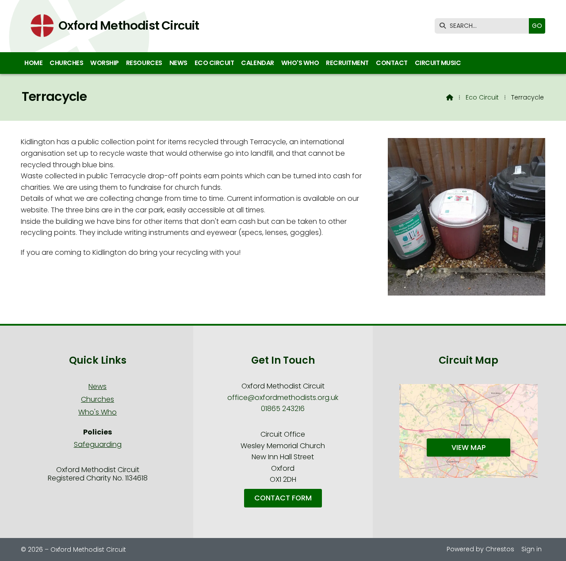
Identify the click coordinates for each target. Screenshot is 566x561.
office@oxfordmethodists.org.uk (282, 397)
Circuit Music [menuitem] (438, 62)
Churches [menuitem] (66, 62)
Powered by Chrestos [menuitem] (480, 549)
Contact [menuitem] (392, 62)
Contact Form (283, 498)
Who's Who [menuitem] (300, 62)
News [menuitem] (178, 62)
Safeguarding (98, 444)
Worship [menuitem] (104, 62)
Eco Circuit (482, 97)
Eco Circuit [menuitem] (214, 62)
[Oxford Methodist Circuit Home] (39, 26)
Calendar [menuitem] (257, 62)
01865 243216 (283, 408)
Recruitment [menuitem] (347, 62)
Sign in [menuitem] (531, 549)
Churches (97, 399)
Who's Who (97, 412)
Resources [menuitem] (144, 62)
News (97, 386)
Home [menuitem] (33, 62)
